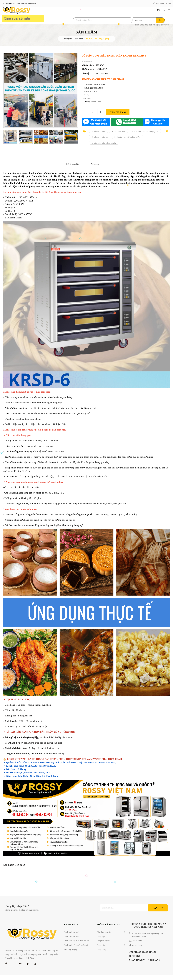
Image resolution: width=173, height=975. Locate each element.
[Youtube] (20, 964)
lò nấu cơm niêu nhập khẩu (128, 137)
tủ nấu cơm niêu (118, 131)
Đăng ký (168, 3)
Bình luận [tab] (95, 164)
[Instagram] (35, 964)
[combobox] (144, 20)
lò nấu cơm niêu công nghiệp (104, 143)
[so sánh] (158, 10)
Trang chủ (68, 39)
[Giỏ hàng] (169, 10)
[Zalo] (13, 964)
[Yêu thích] (164, 10)
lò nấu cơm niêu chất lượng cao (145, 131)
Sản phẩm (79, 39)
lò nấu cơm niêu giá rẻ (101, 137)
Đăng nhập (160, 3)
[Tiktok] (28, 964)
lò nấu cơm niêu (98, 131)
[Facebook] (6, 964)
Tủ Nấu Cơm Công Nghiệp (97, 39)
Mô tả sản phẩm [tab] (73, 164)
